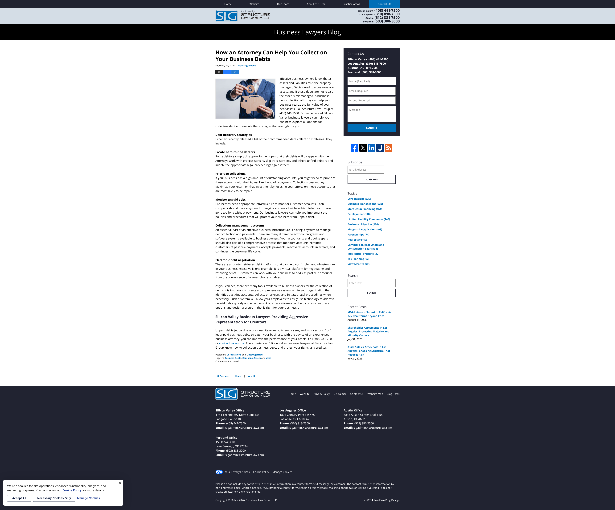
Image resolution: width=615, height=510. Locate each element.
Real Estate (357, 239)
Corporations (234, 354)
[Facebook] (354, 148)
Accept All (19, 498)
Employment (359, 214)
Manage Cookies (282, 472)
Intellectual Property (363, 253)
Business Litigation (363, 224)
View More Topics (358, 264)
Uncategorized (255, 354)
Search (371, 292)
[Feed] (388, 148)
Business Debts (233, 357)
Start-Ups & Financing (365, 209)
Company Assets (251, 357)
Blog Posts (393, 394)
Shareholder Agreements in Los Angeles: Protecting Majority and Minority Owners (368, 331)
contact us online (231, 343)
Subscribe (371, 179)
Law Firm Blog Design (382, 500)
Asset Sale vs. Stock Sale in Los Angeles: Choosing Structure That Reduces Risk (369, 350)
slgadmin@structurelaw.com (244, 428)
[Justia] (380, 148)
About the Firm (316, 4)
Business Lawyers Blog (243, 16)
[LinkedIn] (371, 148)
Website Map (375, 394)
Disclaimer (340, 394)
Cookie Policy (261, 472)
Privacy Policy (321, 394)
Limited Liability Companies (369, 219)
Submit (371, 128)
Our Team (283, 4)
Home (228, 4)
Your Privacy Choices (237, 472)
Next (251, 376)
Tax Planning (358, 259)
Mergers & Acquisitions (365, 229)
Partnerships (358, 234)
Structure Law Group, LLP (375, 16)
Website (254, 4)
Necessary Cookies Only (54, 498)
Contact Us (384, 4)
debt (268, 357)
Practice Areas (351, 4)
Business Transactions (365, 204)
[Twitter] (363, 148)
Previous (223, 376)
